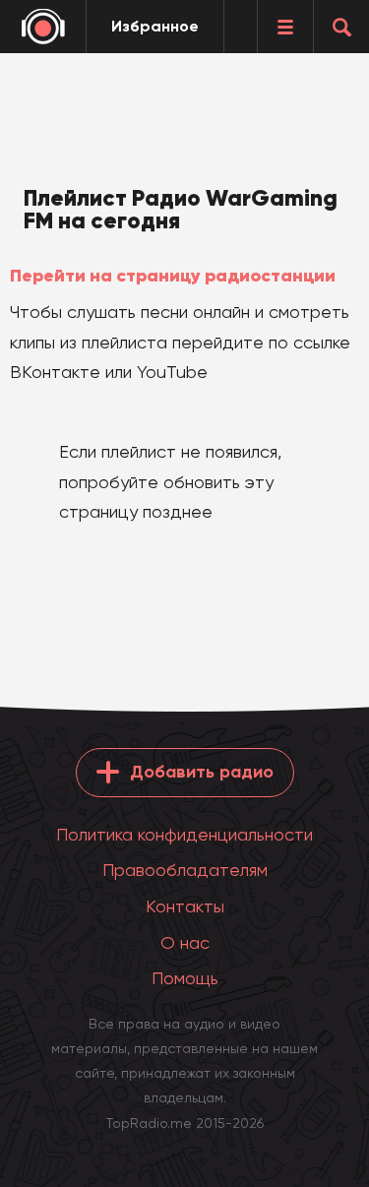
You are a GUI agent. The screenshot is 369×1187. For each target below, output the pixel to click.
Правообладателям (185, 869)
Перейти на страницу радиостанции (173, 275)
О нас (185, 942)
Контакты (185, 906)
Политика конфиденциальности (184, 834)
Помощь (185, 978)
